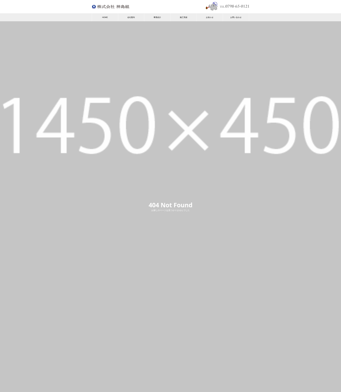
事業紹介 (157, 17)
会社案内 (131, 17)
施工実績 (183, 17)
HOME (105, 17)
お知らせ (209, 17)
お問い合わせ (235, 17)
